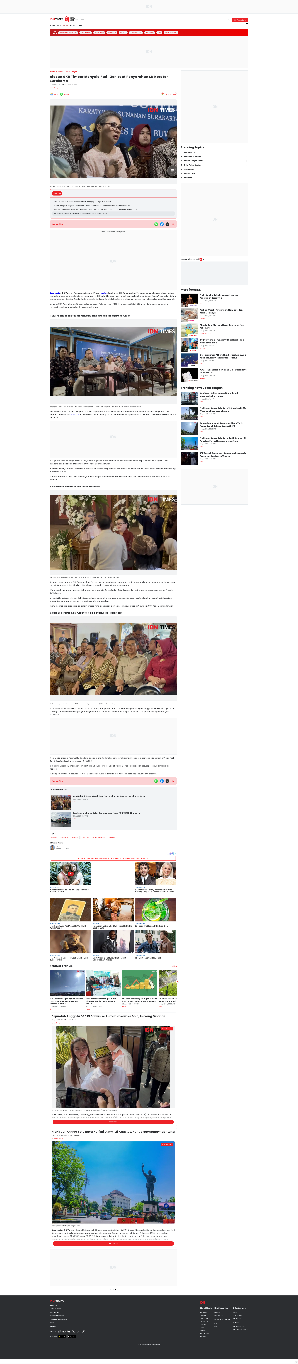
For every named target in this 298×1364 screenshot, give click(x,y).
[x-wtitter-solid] (167, 224)
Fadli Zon (75, 414)
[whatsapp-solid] (156, 224)
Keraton (104, 293)
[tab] (58, 193)
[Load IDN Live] (214, 273)
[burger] (247, 24)
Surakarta (55, 293)
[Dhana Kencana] (52, 847)
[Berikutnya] (177, 977)
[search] (229, 20)
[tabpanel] (113, 207)
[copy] (173, 224)
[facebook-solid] (162, 224)
